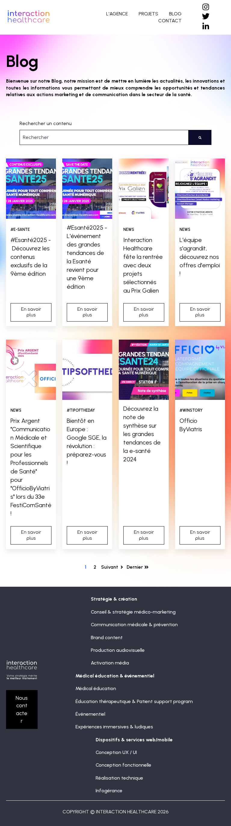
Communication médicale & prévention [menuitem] (134, 624)
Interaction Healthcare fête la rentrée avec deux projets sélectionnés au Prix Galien (143, 265)
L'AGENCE (117, 14)
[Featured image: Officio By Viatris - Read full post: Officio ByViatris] (200, 370)
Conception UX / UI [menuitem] (116, 752)
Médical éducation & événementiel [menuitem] (114, 676)
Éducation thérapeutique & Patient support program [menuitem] (134, 701)
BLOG (175, 14)
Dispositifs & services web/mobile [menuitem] (134, 740)
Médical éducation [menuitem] (95, 688)
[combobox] (104, 137)
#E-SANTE (20, 229)
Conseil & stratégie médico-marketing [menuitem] (133, 612)
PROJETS (148, 14)
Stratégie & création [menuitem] (114, 599)
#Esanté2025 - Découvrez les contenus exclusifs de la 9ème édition (31, 256)
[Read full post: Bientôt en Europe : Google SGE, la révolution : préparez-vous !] (87, 370)
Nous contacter (22, 709)
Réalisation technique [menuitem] (119, 778)
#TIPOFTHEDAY (81, 410)
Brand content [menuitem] (107, 637)
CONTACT (170, 21)
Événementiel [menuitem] (90, 714)
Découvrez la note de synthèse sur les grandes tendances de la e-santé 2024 (142, 434)
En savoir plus (31, 312)
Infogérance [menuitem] (109, 790)
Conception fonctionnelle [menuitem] (123, 765)
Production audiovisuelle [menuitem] (118, 650)
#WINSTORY (191, 410)
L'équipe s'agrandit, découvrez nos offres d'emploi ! (200, 256)
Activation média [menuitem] (110, 663)
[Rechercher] (200, 137)
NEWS (128, 229)
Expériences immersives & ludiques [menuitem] (114, 727)
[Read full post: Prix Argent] (31, 370)
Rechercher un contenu (46, 123)
